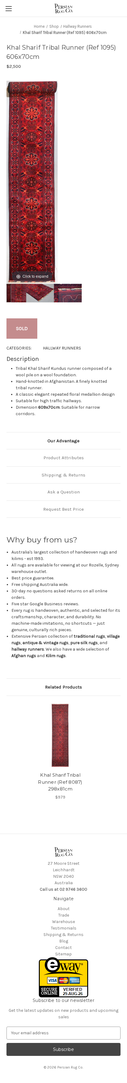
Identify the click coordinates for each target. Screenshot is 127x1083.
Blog (63, 941)
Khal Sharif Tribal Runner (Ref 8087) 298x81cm (60, 782)
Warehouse (63, 921)
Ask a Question (63, 492)
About (64, 908)
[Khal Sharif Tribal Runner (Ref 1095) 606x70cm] (8, 293)
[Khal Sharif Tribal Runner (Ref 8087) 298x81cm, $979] (60, 735)
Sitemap (63, 954)
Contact (63, 947)
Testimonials (63, 928)
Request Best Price (63, 509)
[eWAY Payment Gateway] (63, 976)
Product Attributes (63, 457)
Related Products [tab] (63, 687)
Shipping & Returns (63, 475)
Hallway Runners (62, 348)
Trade (63, 915)
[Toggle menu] (8, 8)
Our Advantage (63, 440)
